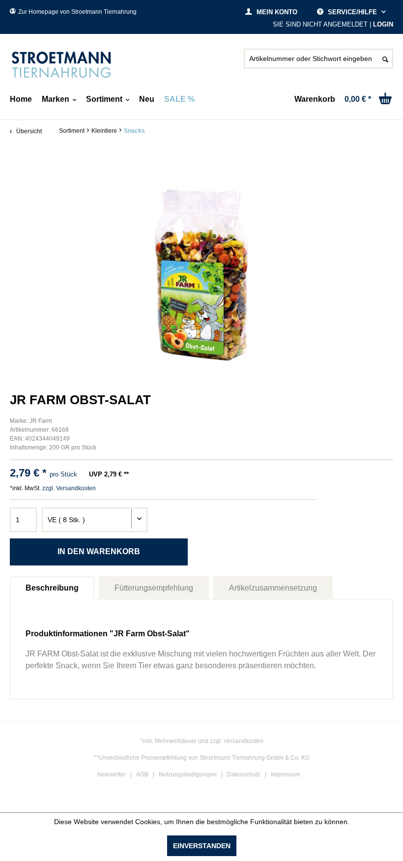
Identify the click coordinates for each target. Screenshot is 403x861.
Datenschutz (243, 774)
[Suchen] (385, 58)
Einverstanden (201, 846)
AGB (142, 774)
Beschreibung (52, 588)
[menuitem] (318, 62)
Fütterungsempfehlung (154, 588)
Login (383, 24)
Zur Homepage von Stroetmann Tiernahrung (77, 11)
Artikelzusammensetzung (273, 588)
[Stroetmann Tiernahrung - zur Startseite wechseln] (61, 65)
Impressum (285, 774)
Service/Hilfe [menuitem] (352, 12)
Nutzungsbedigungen (188, 774)
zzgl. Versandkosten (69, 488)
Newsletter (111, 774)
